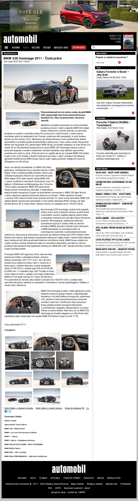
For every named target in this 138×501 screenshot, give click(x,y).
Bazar (100, 478)
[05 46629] (43, 369)
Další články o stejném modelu (18, 408)
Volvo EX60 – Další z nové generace (112, 172)
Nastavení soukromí (73, 488)
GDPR (58, 488)
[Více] (133, 113)
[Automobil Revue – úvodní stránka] (24, 54)
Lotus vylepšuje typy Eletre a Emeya (113, 239)
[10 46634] (46, 404)
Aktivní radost (10, 421)
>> (112, 108)
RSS (50, 488)
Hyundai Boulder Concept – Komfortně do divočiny (114, 204)
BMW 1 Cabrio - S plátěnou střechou (19, 440)
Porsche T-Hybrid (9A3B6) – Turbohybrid (113, 124)
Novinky (16, 47)
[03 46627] (74, 350)
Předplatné (115, 38)
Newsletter (115, 35)
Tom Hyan (8, 61)
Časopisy (89, 478)
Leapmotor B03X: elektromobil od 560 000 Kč (114, 183)
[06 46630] (65, 369)
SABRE (82, 492)
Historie (36, 47)
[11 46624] (19, 404)
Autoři (87, 488)
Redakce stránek (95, 484)
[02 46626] (47, 350)
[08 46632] (47, 386)
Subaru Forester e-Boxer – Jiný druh (112, 73)
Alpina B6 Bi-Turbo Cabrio (15, 425)
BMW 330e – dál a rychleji (15, 452)
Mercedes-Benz (61, 47)
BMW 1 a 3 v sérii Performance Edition (20, 433)
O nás (118, 41)
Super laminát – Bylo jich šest (110, 217)
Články (43, 478)
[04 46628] (18, 369)
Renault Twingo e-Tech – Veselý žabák (113, 193)
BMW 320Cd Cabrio (12, 448)
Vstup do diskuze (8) (74, 408)
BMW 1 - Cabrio (11, 436)
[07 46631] (19, 386)
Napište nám (111, 484)
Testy (26, 47)
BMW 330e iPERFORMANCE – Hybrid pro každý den (25, 456)
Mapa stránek (77, 484)
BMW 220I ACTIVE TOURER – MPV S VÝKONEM (23, 444)
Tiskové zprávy (71, 478)
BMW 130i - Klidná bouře (14, 429)
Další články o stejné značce (49, 408)
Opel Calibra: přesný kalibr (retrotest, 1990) (114, 228)
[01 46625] (19, 350)
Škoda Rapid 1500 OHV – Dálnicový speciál (115, 249)
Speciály (47, 47)
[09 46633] (74, 386)
